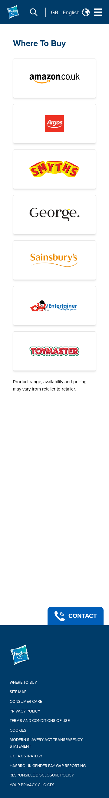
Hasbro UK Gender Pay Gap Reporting (48, 765)
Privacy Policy (25, 711)
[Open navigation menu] (98, 12)
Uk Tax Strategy (26, 756)
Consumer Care (26, 701)
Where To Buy (39, 43)
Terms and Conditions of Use (40, 720)
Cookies (18, 730)
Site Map (18, 691)
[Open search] (33, 12)
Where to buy (23, 682)
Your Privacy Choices (32, 785)
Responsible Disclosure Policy (42, 775)
